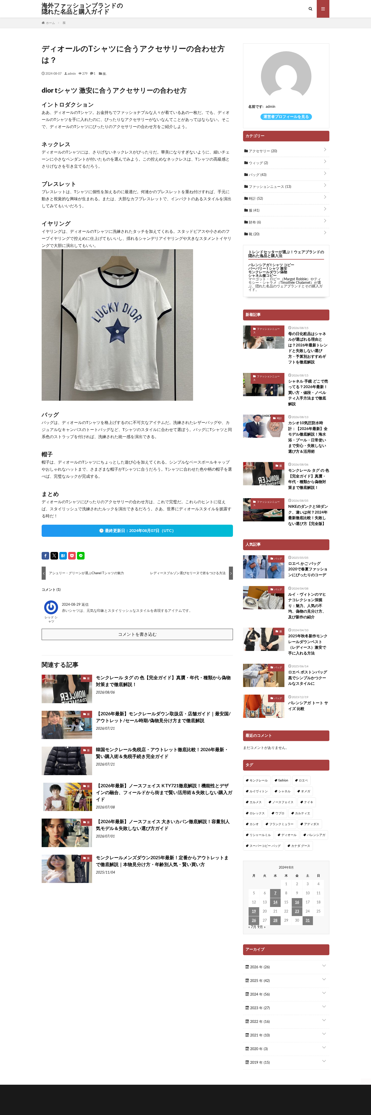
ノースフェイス (283, 802)
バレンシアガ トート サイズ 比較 (308, 706)
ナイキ (308, 802)
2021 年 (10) (259, 1035)
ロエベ (303, 780)
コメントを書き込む (137, 634)
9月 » (261, 927)
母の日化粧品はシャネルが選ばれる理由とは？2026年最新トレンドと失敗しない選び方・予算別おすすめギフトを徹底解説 (308, 348)
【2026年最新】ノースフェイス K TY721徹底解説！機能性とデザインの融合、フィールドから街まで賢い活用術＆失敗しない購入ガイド (164, 793)
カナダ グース (300, 845)
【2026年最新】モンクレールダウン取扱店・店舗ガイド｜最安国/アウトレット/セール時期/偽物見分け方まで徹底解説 (163, 717)
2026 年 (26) (259, 967)
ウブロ (279, 813)
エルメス (256, 802)
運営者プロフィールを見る (286, 117)
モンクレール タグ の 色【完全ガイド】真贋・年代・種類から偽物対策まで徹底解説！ (163, 681)
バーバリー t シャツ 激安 (267, 268)
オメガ (305, 791)
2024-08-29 (72, 604)
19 (254, 911)
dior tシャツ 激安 (67, 90)
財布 (254, 222)
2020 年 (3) (258, 1049)
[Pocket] (72, 556)
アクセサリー (262, 151)
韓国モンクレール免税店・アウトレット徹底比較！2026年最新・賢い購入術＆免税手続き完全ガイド (162, 753)
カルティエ (302, 813)
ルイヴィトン (259, 791)
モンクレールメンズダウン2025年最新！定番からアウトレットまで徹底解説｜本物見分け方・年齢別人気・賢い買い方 (162, 861)
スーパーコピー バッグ (265, 845)
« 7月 (252, 927)
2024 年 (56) (259, 994)
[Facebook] (45, 556)
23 (297, 911)
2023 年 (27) (259, 1008)
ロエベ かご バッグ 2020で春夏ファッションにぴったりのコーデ (308, 569)
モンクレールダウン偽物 (267, 272)
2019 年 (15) (259, 1063)
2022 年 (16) (259, 1022)
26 (254, 920)
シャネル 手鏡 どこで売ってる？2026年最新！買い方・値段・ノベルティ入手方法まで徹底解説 (308, 392)
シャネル (284, 791)
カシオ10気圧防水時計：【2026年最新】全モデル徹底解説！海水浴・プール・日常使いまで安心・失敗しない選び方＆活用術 (308, 437)
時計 (255, 198)
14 (275, 902)
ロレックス (257, 813)
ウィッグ (258, 163)
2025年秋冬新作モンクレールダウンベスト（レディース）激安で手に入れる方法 (308, 644)
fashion (283, 780)
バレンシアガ (316, 835)
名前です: (255, 107)
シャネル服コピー (262, 275)
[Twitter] (54, 556)
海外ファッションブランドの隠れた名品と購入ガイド (82, 9)
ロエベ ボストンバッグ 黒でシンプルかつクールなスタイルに (307, 678)
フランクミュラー (281, 824)
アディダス (311, 824)
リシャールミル (260, 835)
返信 (85, 604)
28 (275, 920)
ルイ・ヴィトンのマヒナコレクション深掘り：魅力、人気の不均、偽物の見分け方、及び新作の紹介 (307, 606)
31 (308, 920)
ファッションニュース (269, 187)
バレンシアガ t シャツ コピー (271, 265)
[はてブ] (63, 556)
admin (72, 73)
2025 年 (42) (259, 981)
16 (297, 902)
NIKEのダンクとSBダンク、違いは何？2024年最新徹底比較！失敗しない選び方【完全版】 (308, 515)
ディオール (289, 835)
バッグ (257, 175)
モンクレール (259, 780)
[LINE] (81, 556)
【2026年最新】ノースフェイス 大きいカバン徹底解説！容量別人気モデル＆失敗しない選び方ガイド (163, 825)
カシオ (254, 824)
